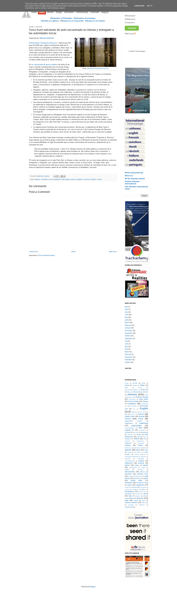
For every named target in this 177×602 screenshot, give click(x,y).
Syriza (138, 450)
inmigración (57, 179)
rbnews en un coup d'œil (72, 21)
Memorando (144, 432)
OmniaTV (128, 439)
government (137, 478)
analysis (141, 461)
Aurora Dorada (133, 401)
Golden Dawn (130, 416)
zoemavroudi (129, 507)
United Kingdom (140, 454)
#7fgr (126, 387)
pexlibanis (135, 489)
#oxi (147, 392)
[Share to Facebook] (62, 176)
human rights (136, 480)
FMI (126, 414)
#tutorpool (130, 397)
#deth (129, 392)
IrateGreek (143, 423)
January (127, 328)
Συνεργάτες (130, 22)
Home (73, 252)
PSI (144, 439)
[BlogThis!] (57, 176)
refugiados (79, 179)
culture (127, 469)
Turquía (99, 179)
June (126, 315)
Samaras (137, 448)
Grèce (140, 419)
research (138, 496)
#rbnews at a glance (50, 21)
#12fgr (127, 383)
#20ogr (127, 385)
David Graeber (132, 406)
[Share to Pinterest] (64, 176)
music (50, 12)
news (42, 12)
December (128, 331)
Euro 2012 (143, 412)
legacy (105, 12)
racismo (73, 179)
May (126, 307)
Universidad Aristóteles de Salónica (135, 456)
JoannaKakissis (129, 428)
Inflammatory (129, 423)
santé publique (129, 498)
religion (130, 496)
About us (129, 176)
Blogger (92, 587)
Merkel (139, 434)
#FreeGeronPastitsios (131, 389)
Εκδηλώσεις (130, 19)
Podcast (127, 445)
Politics (140, 445)
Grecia (50, 179)
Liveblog (127, 432)
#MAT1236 (144, 389)
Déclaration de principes (84, 18)
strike (127, 500)
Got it (150, 6)
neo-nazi (134, 487)
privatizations (129, 491)
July (126, 312)
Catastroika (144, 403)
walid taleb (144, 502)
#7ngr (140, 387)
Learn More (139, 6)
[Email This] (54, 176)
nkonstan (143, 487)
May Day (135, 432)
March (127, 322)
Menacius (130, 434)
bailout (127, 465)
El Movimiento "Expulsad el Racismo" (43, 43)
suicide (135, 500)
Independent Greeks (133, 421)
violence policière (131, 502)
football (130, 476)
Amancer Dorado (142, 397)
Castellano (44, 179)
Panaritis (127, 441)
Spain (144, 448)
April (126, 309)
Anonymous (132, 399)
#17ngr (135, 383)
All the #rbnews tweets (135, 179)
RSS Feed (129, 34)
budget (137, 465)
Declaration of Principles (61, 18)
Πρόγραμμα (130, 16)
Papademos (140, 441)
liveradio (69, 12)
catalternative (133, 467)
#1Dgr (143, 383)
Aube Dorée (143, 399)
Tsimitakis (130, 452)
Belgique (145, 401)
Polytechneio (129, 448)
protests (137, 493)
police (143, 489)
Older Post (112, 252)
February (128, 325)
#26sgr (135, 385)
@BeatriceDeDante (47, 38)
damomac (140, 469)
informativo (129, 483)
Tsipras (139, 452)
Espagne (134, 412)
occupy (127, 489)
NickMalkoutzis (141, 436)
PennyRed (141, 443)
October (127, 336)
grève (146, 478)
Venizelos (127, 458)
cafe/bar (94, 12)
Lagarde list (129, 430)
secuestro (87, 179)
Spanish (93, 179)
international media (142, 482)
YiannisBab (140, 458)
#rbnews (37, 179)
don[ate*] (132, 28)
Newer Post (34, 252)
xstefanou (142, 505)
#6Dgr (142, 385)
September (129, 338)
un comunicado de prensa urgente (44, 64)
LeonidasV (142, 430)
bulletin (145, 465)
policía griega (65, 179)
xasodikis (131, 505)
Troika (146, 450)
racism (145, 494)
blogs (59, 12)
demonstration (130, 472)
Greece (128, 419)
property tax (142, 491)
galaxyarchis (138, 476)
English (144, 408)
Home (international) (134, 173)
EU (134, 409)
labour (129, 485)
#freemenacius (138, 392)
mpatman (140, 485)
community (82, 12)
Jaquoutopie (136, 425)
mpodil (127, 487)
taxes (143, 500)
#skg (146, 395)
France (133, 414)
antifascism (129, 463)
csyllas (143, 467)
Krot (140, 428)
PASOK (136, 439)
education (128, 474)
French (141, 414)
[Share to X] (59, 176)
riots (144, 496)
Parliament (128, 443)
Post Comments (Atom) (46, 255)
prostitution (128, 493)
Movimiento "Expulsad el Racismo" (98, 68)
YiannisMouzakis (130, 461)
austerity (141, 463)
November (128, 333)
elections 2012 (142, 474)
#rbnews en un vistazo (95, 21)
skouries (139, 498)
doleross (142, 472)
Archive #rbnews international (132, 182)
